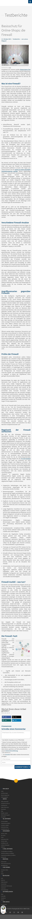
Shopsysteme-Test (25, 69)
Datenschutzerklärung (12, 751)
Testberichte (16, 39)
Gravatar (7, 754)
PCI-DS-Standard (26, 458)
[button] (6, 717)
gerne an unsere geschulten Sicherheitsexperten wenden (16, 170)
